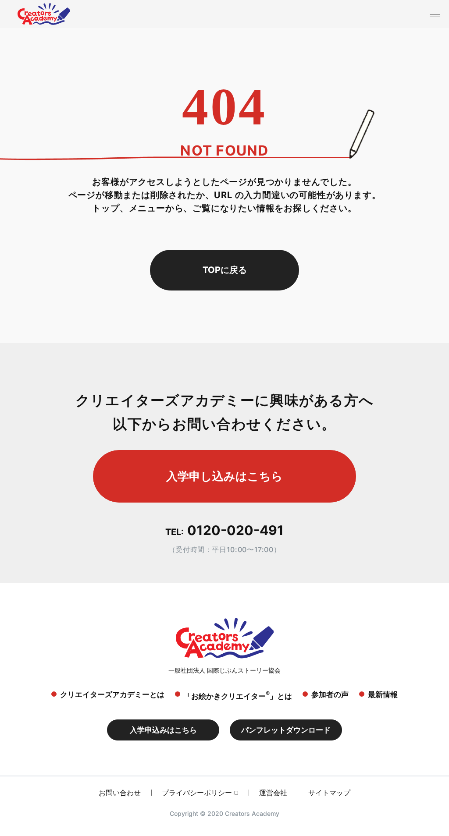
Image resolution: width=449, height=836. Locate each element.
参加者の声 (330, 694)
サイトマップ (329, 792)
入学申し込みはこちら (224, 476)
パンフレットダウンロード (286, 730)
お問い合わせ (120, 792)
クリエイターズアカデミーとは (112, 694)
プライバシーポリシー (197, 792)
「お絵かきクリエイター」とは (238, 695)
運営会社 (273, 792)
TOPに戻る (225, 270)
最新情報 (383, 694)
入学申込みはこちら (163, 730)
